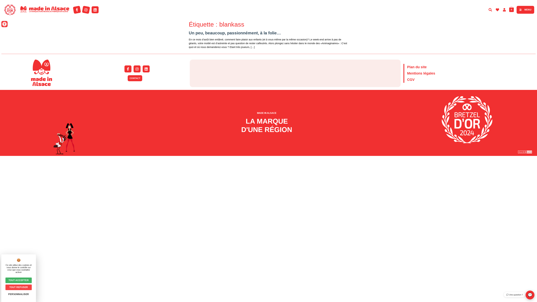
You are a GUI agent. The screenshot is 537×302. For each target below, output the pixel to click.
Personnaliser (18, 294)
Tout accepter (19, 280)
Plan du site (417, 67)
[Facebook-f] (77, 10)
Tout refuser (18, 287)
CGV (411, 80)
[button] (4, 24)
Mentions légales (421, 73)
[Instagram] (86, 10)
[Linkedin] (95, 9)
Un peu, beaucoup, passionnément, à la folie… (235, 33)
